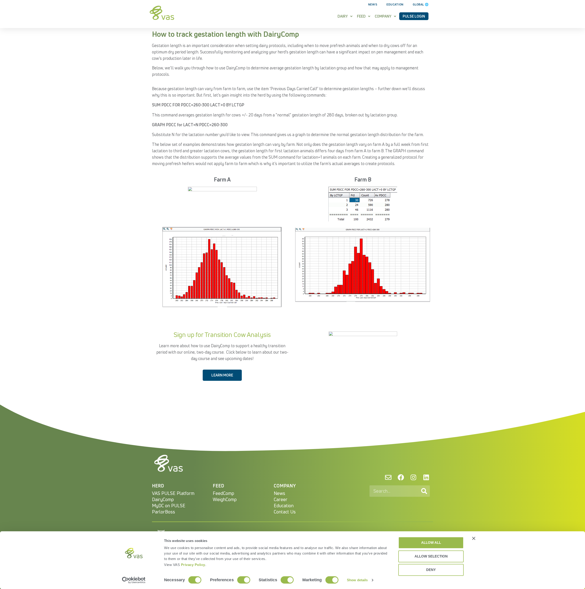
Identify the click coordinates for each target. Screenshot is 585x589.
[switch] (243, 580)
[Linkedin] (426, 477)
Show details (357, 580)
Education (395, 4)
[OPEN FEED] (369, 16)
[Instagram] (413, 477)
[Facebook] (401, 477)
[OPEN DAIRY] (351, 16)
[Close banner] (473, 538)
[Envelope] (388, 477)
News (372, 4)
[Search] (424, 491)
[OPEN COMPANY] (395, 16)
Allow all (431, 542)
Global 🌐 (420, 4)
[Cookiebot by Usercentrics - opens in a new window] (134, 580)
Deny (431, 570)
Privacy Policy (193, 565)
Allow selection (431, 556)
